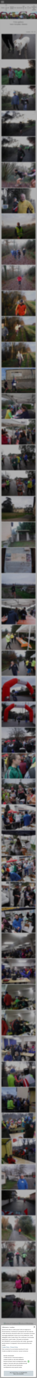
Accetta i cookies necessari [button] (18, 1373)
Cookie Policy (5, 1347)
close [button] (34, 1327)
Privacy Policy (14, 1347)
